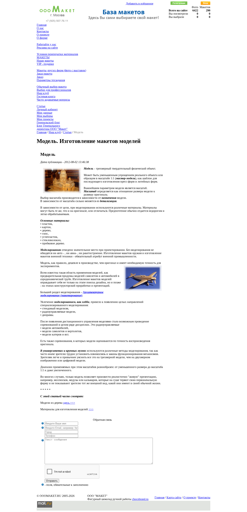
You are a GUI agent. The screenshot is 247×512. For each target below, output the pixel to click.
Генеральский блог (48, 122)
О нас (40, 28)
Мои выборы (45, 115)
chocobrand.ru (140, 499)
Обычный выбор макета (52, 86)
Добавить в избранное (139, 3)
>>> (91, 409)
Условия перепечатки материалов (57, 54)
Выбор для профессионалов (54, 89)
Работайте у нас (46, 44)
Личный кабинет (47, 109)
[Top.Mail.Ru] (45, 507)
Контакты (43, 31)
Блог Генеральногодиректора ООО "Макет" (52, 127)
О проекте (43, 34)
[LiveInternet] (63, 507)
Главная (41, 24)
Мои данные (44, 112)
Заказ (40, 76)
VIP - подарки (45, 63)
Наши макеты (45, 60)
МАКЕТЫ (43, 57)
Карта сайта (174, 497)
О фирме (42, 37)
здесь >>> (69, 402)
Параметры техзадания (51, 80)
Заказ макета (44, 73)
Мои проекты (45, 119)
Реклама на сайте (47, 47)
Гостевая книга (46, 96)
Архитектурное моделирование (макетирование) (71, 294)
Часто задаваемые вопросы (53, 99)
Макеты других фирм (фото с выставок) (61, 70)
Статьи (41, 106)
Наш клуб (43, 93)
